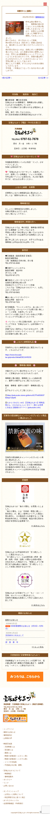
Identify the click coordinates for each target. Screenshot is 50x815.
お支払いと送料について (14, 794)
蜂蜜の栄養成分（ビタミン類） (16, 756)
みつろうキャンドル (11, 800)
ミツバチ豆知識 (11, 762)
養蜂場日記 (39, 17)
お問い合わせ (9, 786)
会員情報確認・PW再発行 (13, 803)
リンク (6, 783)
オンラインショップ (11, 791)
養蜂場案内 (9, 777)
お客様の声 (8, 738)
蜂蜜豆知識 (8, 744)
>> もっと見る (38, 647)
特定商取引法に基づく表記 (15, 797)
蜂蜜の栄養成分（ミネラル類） (16, 759)
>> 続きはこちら (38, 526)
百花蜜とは (9, 750)
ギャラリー (8, 780)
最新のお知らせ (9, 732)
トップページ (9, 729)
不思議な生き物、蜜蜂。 (14, 765)
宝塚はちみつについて (12, 770)
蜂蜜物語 (8, 774)
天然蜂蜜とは (10, 747)
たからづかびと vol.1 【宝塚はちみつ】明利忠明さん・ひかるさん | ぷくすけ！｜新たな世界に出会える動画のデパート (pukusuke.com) (25, 405)
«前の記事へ (7, 78)
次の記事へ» (43, 78)
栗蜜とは (8, 753)
